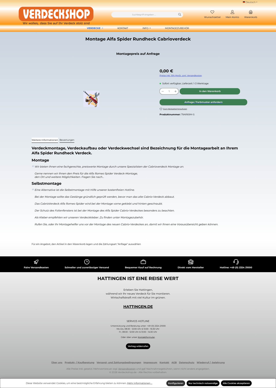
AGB (174, 362)
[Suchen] (179, 15)
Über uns (56, 362)
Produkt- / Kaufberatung (79, 362)
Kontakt (164, 362)
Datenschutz (186, 362)
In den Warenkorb (210, 91)
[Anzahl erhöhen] (176, 91)
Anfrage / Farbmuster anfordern (203, 102)
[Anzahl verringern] (163, 91)
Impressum (150, 362)
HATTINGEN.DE (138, 306)
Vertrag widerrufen (138, 346)
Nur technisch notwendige (203, 383)
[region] (91, 99)
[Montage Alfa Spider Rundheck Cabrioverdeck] (91, 99)
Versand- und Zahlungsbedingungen (119, 362)
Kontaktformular (146, 337)
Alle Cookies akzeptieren (236, 383)
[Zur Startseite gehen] (56, 16)
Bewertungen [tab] (67, 140)
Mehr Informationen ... (139, 383)
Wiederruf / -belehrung (211, 362)
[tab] (45, 140)
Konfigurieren (175, 383)
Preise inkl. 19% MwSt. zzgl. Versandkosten (181, 75)
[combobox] (144, 15)
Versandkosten (127, 368)
